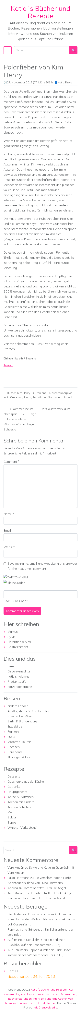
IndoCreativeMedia (45, 1007)
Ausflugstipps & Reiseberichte (28, 711)
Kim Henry (23, 393)
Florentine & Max (19, 642)
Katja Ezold (65, 82)
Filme (11, 666)
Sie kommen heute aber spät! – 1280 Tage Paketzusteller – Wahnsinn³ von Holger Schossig (20, 419)
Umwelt (68, 397)
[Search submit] (73, 50)
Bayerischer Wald (19, 716)
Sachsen (13, 747)
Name (9, 514)
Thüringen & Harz (19, 757)
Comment (11, 462)
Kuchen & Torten (19, 807)
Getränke (13, 787)
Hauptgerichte (17, 792)
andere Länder (17, 706)
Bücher (11, 393)
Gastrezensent (17, 647)
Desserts (13, 776)
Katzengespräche (19, 687)
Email (8, 530)
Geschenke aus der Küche (25, 781)
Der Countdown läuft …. (57, 409)
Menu (11, 812)
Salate (12, 817)
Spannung (55, 397)
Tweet (8, 365)
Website (10, 547)
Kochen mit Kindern (20, 802)
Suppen (12, 822)
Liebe (27, 397)
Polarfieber (39, 397)
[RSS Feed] (21, 377)
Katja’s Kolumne (18, 676)
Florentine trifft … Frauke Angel (44, 888)
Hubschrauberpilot (60, 393)
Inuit (6, 397)
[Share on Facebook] (7, 377)
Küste (11, 737)
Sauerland (14, 752)
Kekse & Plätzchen (20, 797)
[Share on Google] (14, 377)
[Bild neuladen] (14, 582)
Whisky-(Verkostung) (22, 827)
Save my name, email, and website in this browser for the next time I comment (42, 566)
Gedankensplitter (19, 671)
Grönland (41, 393)
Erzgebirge (14, 726)
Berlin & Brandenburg (22, 721)
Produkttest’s (16, 681)
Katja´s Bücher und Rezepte (40, 12)
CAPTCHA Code (15, 601)
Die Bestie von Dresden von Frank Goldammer (39, 914)
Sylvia (11, 637)
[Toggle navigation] (8, 50)
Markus (12, 631)
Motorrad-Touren (19, 742)
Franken (13, 731)
